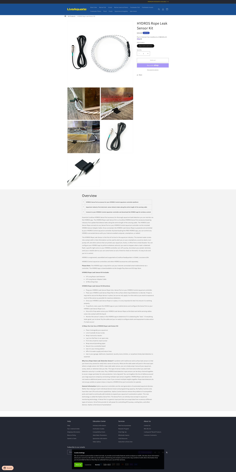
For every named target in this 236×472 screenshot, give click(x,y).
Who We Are (147, 428)
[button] (159, 9)
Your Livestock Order (73, 428)
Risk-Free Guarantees (124, 425)
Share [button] (140, 75)
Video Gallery (97, 441)
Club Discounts (122, 438)
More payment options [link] (152, 69)
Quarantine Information (100, 438)
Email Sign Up (122, 432)
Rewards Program (123, 428)
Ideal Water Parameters (100, 435)
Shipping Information (73, 432)
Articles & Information (99, 425)
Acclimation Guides (98, 428)
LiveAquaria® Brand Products (152, 432)
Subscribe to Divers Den (125, 441)
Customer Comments (150, 435)
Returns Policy (71, 435)
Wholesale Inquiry (123, 435)
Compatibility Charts (99, 432)
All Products (71, 16)
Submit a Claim (71, 438)
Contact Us (147, 425)
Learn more (107, 465)
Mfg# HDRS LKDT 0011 (146, 46)
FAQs (68, 425)
